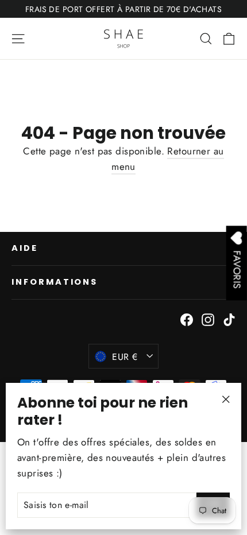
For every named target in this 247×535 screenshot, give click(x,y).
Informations (54, 282)
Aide (24, 248)
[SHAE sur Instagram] (208, 319)
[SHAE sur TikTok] (229, 319)
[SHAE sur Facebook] (186, 319)
